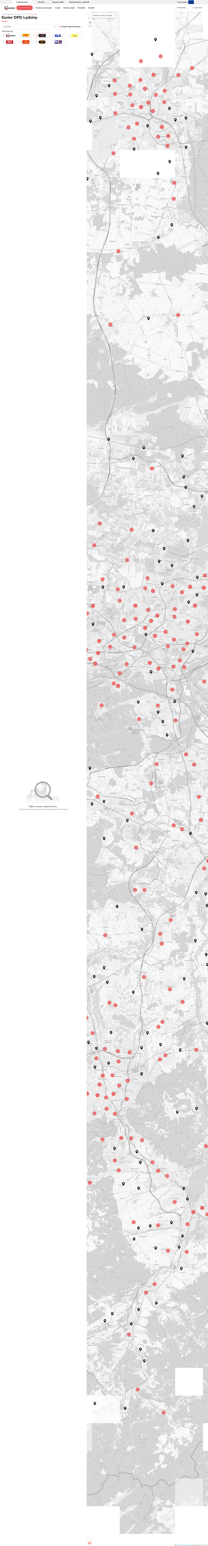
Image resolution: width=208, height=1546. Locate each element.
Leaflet (178, 1545)
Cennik (57, 8)
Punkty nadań (69, 8)
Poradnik (81, 8)
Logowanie (197, 8)
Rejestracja (181, 8)
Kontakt (91, 8)
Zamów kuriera (25, 8)
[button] (101, 705)
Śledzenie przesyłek (44, 8)
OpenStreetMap (186, 1545)
